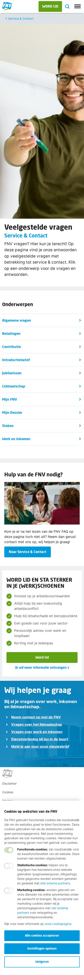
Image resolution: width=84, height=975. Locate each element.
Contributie (11, 346)
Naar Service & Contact (27, 552)
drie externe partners (55, 883)
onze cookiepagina (58, 924)
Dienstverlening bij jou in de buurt (39, 739)
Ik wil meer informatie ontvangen (41, 667)
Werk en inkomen (16, 439)
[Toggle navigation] (77, 6)
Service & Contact (21, 18)
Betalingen (11, 333)
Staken (8, 426)
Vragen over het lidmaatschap (36, 724)
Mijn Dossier (12, 412)
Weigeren (42, 961)
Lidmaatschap (13, 386)
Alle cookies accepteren (42, 935)
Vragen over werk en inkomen (36, 732)
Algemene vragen (16, 320)
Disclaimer (9, 783)
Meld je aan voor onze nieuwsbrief (40, 746)
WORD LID (50, 6)
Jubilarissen (12, 373)
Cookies (7, 792)
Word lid (42, 657)
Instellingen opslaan (42, 948)
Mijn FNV (9, 399)
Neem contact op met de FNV (36, 717)
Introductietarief (16, 360)
